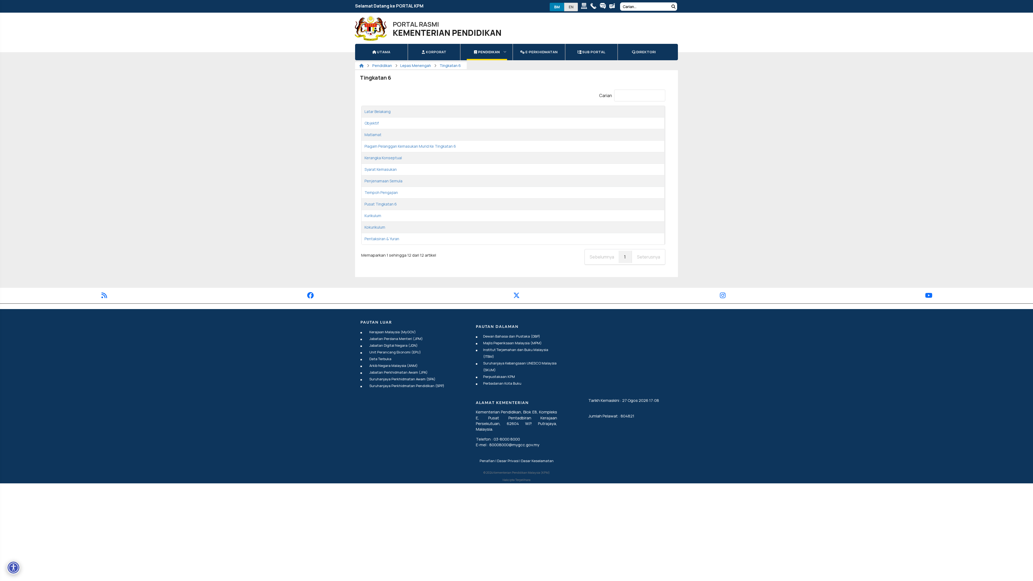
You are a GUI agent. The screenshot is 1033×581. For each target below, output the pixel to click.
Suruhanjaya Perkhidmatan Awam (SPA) (402, 379)
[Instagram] (723, 296)
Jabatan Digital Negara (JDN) (393, 345)
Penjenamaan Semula (383, 180)
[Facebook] (310, 296)
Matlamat (373, 134)
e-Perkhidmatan (541, 51)
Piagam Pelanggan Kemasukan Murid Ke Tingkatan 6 (410, 146)
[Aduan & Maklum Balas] (613, 6)
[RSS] (104, 296)
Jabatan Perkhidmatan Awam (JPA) (398, 372)
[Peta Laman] (585, 6)
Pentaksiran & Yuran (382, 238)
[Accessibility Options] (13, 568)
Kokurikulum (375, 227)
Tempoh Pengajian (381, 192)
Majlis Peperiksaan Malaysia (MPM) (512, 343)
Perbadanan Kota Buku (502, 383)
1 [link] (625, 257)
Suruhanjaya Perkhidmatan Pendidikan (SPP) (406, 385)
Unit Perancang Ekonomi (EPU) (395, 352)
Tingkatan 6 (450, 65)
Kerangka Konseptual (383, 157)
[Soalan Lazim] (604, 6)
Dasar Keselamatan (537, 460)
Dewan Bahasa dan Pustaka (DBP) (511, 336)
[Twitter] (516, 296)
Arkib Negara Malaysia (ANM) (393, 365)
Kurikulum (373, 215)
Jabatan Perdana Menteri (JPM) (396, 338)
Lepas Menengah (415, 65)
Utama (383, 51)
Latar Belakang (378, 111)
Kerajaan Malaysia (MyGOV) (392, 332)
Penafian (487, 460)
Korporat (435, 51)
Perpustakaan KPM (499, 376)
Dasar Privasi (508, 460)
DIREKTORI (645, 51)
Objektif (372, 123)
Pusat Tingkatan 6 (381, 204)
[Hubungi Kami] (594, 6)
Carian (605, 95)
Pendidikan (488, 51)
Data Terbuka (380, 358)
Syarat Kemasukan (381, 169)
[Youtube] (928, 296)
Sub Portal (593, 51)
